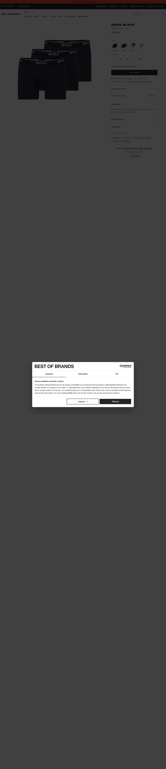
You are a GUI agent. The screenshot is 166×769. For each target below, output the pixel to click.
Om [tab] (116, 374)
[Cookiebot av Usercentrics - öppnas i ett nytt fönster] (121, 366)
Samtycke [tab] (49, 374)
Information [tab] (83, 374)
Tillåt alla (115, 401)
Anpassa (81, 401)
